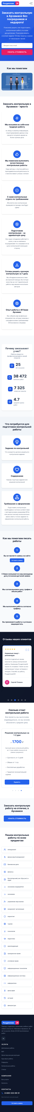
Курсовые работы (7, 1059)
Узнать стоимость (17, 52)
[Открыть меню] (30, 3)
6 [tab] (25, 700)
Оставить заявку (17, 560)
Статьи (4, 1069)
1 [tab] (8, 700)
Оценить (17, 782)
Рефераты (5, 1062)
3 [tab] (15, 700)
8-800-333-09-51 (12, 1093)
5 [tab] (21, 700)
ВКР (3, 1051)
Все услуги (5, 1079)
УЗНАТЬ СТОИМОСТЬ (17, 818)
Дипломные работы (8, 1048)
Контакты (5, 1083)
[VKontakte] (3, 1038)
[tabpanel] (17, 666)
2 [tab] (11, 700)
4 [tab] (18, 700)
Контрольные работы (8, 1066)
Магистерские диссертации (11, 1055)
